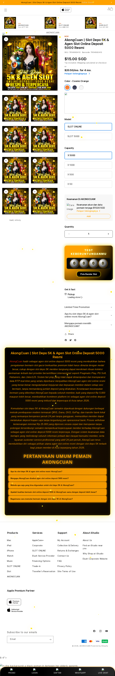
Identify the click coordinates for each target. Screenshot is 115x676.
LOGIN (35, 673)
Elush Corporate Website (95, 559)
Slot (9, 571)
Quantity (69, 226)
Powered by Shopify (99, 646)
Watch (10, 556)
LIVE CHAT (103, 673)
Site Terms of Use (66, 571)
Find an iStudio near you (93, 547)
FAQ (60, 561)
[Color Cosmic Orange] (67, 87)
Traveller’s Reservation (43, 571)
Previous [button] (3, 2)
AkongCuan (16, 361)
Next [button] (111, 2)
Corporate (37, 545)
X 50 (69, 184)
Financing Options (41, 561)
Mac (9, 540)
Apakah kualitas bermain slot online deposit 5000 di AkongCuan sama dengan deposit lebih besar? (54, 492)
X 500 (70, 174)
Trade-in (36, 566)
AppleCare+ (38, 540)
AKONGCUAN (13, 576)
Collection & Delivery (68, 545)
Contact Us (63, 556)
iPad (9, 545)
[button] (89, 307)
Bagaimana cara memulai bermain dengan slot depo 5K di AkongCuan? (42, 499)
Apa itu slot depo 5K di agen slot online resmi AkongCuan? (36, 471)
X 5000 (71, 155)
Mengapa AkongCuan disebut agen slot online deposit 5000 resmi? (40, 478)
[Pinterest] (76, 341)
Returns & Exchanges (68, 551)
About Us (87, 540)
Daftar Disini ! (88, 3)
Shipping (81, 63)
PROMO (11, 673)
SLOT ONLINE (75, 126)
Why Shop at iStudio (93, 554)
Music (10, 561)
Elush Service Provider (43, 556)
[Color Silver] (81, 87)
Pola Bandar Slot (88, 274)
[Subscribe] (50, 639)
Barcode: (86, 52)
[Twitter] (71, 341)
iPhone (10, 551)
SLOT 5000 (73, 136)
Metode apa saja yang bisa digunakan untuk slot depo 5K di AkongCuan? (42, 485)
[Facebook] (66, 341)
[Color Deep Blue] (74, 87)
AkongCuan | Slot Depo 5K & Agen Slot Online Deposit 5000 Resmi (57, 3)
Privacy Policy (65, 566)
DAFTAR (57, 673)
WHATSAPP (80, 673)
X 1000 (71, 165)
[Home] (52, 21)
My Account (64, 540)
